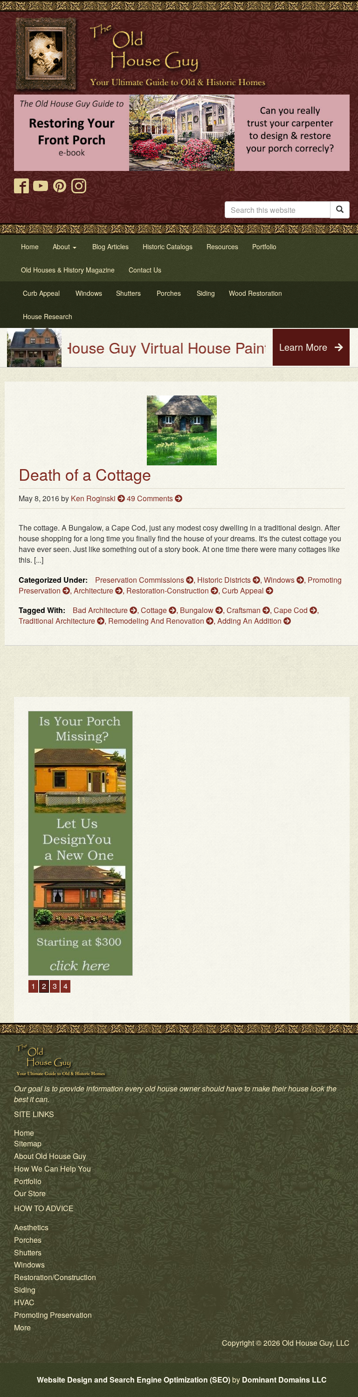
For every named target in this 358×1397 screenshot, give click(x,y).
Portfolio (27, 1181)
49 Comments (151, 498)
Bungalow (197, 610)
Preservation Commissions (140, 579)
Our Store (30, 1193)
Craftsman (244, 610)
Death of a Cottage (85, 474)
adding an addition (250, 620)
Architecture (94, 590)
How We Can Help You (52, 1168)
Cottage (155, 610)
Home (24, 1132)
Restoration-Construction (168, 590)
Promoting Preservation (53, 1314)
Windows (280, 579)
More (22, 1327)
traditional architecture (58, 620)
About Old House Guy (50, 1156)
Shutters (27, 1252)
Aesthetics (31, 1227)
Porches (27, 1239)
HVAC (24, 1302)
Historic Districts (225, 579)
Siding (24, 1289)
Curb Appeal (244, 590)
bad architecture (101, 610)
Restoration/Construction (55, 1277)
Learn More (304, 347)
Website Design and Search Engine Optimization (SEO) (133, 1379)
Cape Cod (292, 610)
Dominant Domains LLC (284, 1379)
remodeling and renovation (157, 620)
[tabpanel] (182, 780)
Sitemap (27, 1143)
